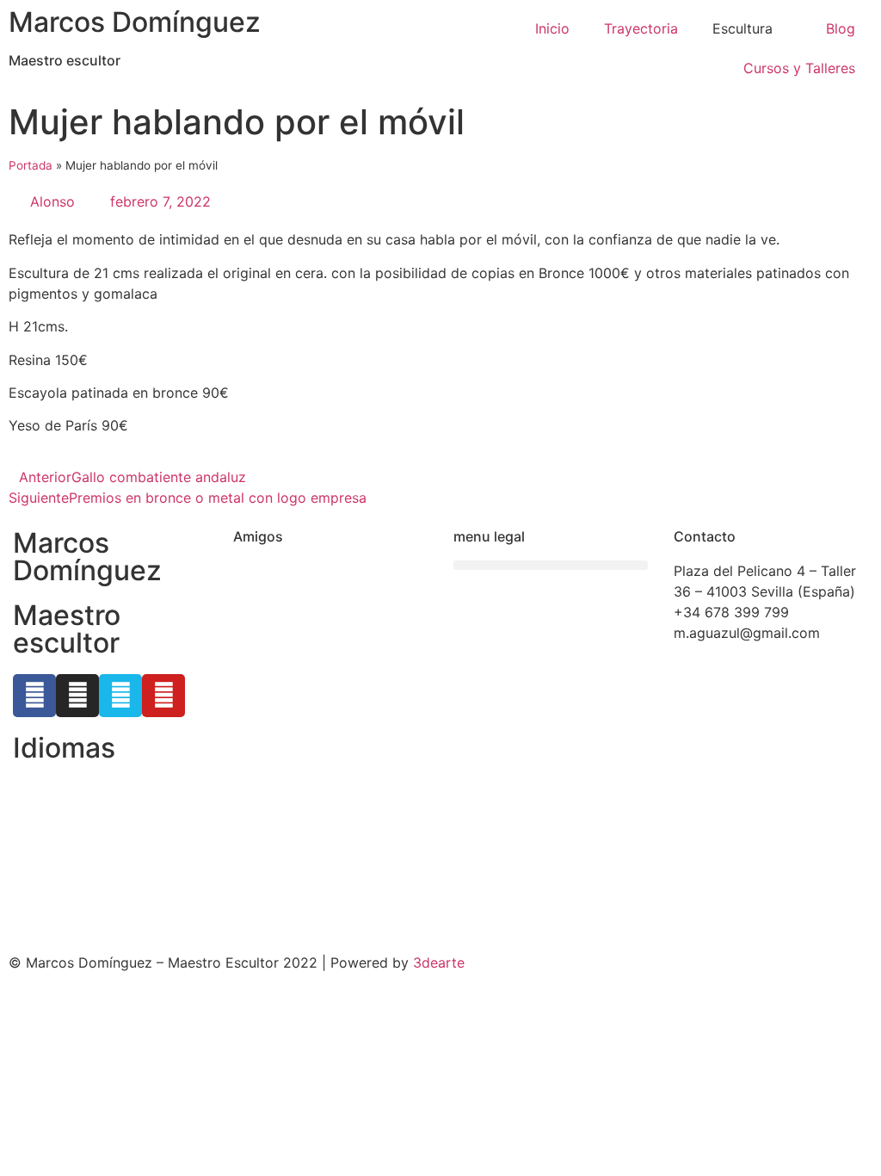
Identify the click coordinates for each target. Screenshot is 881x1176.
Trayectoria (641, 28)
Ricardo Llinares (285, 612)
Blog (840, 28)
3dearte (439, 962)
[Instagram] (77, 695)
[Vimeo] (120, 695)
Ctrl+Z (254, 570)
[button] (550, 565)
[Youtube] (163, 695)
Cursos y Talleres (799, 68)
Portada (30, 165)
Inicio (552, 28)
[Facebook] (34, 695)
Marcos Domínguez (135, 22)
